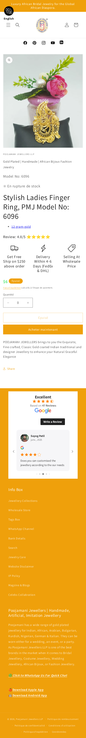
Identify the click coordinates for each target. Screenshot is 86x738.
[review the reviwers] (22, 448)
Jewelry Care (17, 557)
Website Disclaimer (21, 566)
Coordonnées (59, 731)
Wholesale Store (19, 510)
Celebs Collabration (21, 595)
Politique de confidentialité (30, 725)
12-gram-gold (21, 227)
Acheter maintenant (43, 329)
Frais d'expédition (12, 287)
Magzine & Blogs (19, 585)
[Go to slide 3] (43, 474)
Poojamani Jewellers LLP (29, 719)
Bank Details (16, 538)
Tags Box (14, 519)
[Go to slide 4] (46, 474)
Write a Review (52, 422)
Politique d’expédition (36, 731)
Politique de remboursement (62, 719)
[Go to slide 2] (39, 474)
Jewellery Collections (23, 501)
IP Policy (14, 576)
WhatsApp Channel (21, 529)
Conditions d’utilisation (62, 725)
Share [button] (11, 369)
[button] (8, 25)
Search (13, 548)
